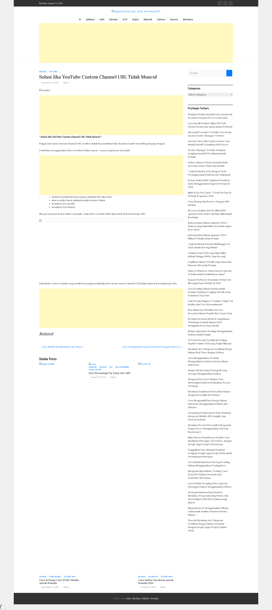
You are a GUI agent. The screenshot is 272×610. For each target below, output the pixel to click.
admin (66, 82)
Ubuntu (174, 19)
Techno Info (70, 576)
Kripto (135, 19)
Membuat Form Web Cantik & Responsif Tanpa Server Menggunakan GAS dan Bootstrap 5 (209, 428)
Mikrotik (148, 19)
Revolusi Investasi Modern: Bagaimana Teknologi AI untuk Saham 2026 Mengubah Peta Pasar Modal (209, 322)
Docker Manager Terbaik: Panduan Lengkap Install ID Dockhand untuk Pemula (207, 153)
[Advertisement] (136, 43)
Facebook (153, 576)
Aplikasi (90, 19)
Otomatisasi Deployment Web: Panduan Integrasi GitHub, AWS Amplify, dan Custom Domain (209, 416)
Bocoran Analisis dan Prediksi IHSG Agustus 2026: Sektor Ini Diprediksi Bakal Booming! (210, 214)
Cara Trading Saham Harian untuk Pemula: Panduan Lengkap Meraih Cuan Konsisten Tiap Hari (209, 292)
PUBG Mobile (55, 576)
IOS (111, 367)
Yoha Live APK (95, 369)
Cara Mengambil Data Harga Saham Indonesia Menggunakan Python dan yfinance (208, 404)
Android (93, 367)
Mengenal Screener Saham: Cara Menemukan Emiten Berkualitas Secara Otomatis (209, 382)
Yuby (128, 598)
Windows (188, 19)
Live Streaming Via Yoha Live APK (109, 373)
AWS (101, 19)
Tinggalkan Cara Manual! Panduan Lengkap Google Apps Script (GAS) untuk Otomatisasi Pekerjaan (210, 453)
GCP (125, 19)
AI (80, 19)
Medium (136, 598)
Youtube (53, 71)
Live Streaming (122, 367)
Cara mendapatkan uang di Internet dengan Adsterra (152, 346)
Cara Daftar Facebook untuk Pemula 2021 (155, 581)
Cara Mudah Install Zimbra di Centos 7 (61, 346)
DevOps (113, 19)
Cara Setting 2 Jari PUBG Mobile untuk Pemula (59, 581)
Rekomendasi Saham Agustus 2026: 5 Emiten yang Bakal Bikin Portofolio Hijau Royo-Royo (209, 226)
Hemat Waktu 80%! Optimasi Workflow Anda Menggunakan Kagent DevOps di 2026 (209, 183)
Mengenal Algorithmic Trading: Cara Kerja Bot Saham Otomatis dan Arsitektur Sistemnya (208, 474)
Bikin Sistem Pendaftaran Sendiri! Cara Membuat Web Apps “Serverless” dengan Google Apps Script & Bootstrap (210, 441)
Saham (161, 19)
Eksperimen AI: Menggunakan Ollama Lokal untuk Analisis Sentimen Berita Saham (208, 511)
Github (145, 598)
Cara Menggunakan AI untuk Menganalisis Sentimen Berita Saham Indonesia (208, 361)
